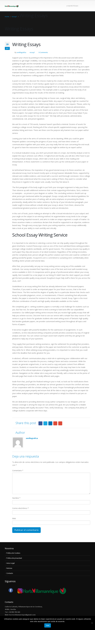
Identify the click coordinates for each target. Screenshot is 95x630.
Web (14, 518)
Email (60, 423)
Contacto (9, 573)
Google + (55, 423)
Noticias (9, 568)
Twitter (45, 423)
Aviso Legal (10, 563)
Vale (47, 625)
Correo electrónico (20, 508)
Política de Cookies (13, 553)
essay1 (32, 52)
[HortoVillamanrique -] (11, 6)
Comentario (17, 470)
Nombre (16, 498)
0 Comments (43, 52)
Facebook (40, 423)
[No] (92, 623)
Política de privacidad (14, 558)
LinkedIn (50, 423)
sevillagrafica (21, 52)
